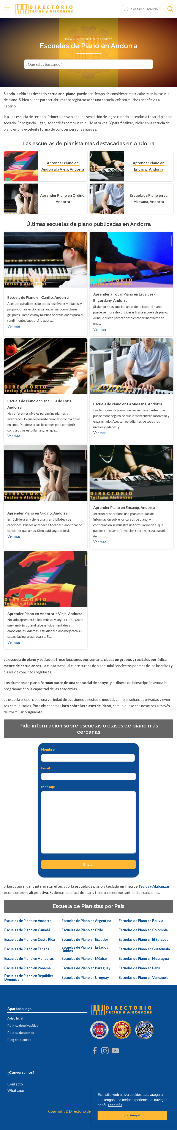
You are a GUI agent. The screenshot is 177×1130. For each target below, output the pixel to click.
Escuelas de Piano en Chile (82, 930)
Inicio (68, 39)
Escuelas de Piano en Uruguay (85, 977)
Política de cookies (21, 1032)
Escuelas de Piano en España (26, 949)
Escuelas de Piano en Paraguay (86, 968)
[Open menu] (7, 9)
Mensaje (48, 787)
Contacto (15, 1084)
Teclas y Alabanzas (154, 886)
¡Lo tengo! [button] (132, 1115)
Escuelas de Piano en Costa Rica (29, 939)
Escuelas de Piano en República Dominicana (29, 977)
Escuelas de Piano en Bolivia (141, 920)
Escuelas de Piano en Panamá (27, 968)
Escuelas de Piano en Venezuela (144, 977)
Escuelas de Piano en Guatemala (144, 949)
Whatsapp (15, 1090)
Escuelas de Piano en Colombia (143, 930)
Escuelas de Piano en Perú (139, 968)
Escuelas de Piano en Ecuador (85, 939)
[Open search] (170, 9)
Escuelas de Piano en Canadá (27, 930)
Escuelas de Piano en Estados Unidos (85, 949)
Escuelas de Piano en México (84, 958)
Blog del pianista (19, 1040)
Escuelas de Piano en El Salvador (144, 939)
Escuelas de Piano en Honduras (29, 958)
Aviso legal (15, 1018)
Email (46, 768)
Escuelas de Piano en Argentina (86, 920)
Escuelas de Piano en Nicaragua (144, 958)
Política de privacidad (22, 1025)
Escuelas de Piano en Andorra (27, 920)
